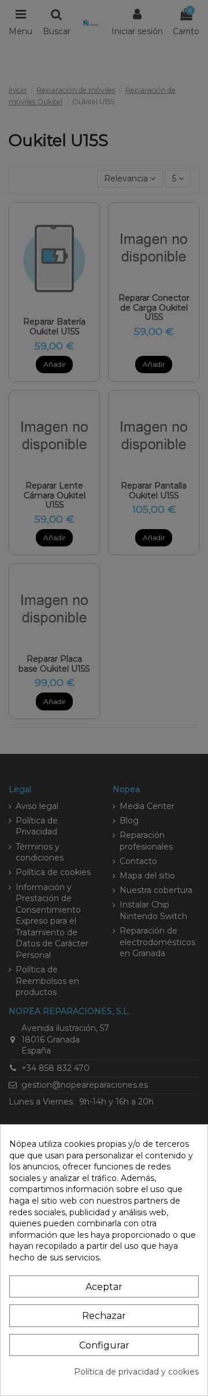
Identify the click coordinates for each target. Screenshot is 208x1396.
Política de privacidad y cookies (136, 1371)
